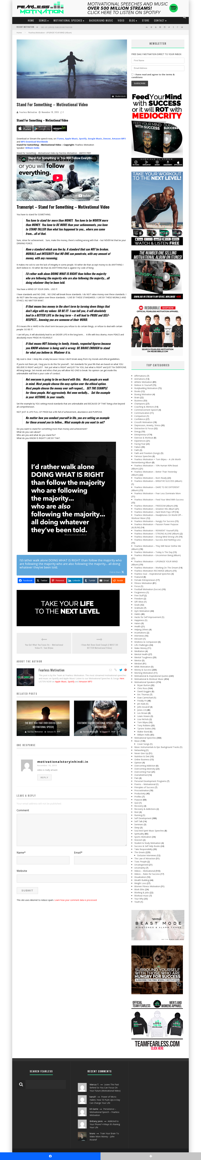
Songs (43, 20)
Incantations (140, 632)
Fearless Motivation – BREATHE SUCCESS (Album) (158, 481)
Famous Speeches (143, 456)
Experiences (140, 440)
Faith (136, 450)
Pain (136, 778)
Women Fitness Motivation (147, 886)
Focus (137, 586)
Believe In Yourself (143, 385)
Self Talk (138, 821)
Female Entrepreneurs (144, 580)
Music (137, 740)
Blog (132, 20)
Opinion (138, 762)
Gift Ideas (138, 601)
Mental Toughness (143, 657)
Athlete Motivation (143, 382)
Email (78, 852)
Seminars (138, 824)
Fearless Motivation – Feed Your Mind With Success (159, 499)
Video (121, 20)
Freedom (138, 598)
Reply (44, 777)
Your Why (138, 898)
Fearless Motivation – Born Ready (150, 477)
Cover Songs (143, 744)
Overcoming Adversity (144, 768)
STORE (145, 20)
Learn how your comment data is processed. (75, 900)
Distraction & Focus (143, 428)
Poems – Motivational (144, 784)
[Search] (184, 17)
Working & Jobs (141, 892)
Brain (136, 397)
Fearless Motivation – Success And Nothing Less (157, 539)
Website (22, 871)
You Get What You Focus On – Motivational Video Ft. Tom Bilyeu (44, 646)
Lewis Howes (143, 716)
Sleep (136, 827)
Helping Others (141, 629)
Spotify (71, 681)
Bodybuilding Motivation (145, 388)
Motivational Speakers (145, 682)
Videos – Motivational (144, 870)
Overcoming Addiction (144, 765)
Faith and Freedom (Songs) (147, 453)
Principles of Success (144, 787)
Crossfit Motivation (143, 422)
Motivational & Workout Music (148, 679)
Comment (23, 810)
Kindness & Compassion (146, 641)
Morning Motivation (143, 672)
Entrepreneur (140, 434)
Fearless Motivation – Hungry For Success (154, 521)
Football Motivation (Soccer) (147, 589)
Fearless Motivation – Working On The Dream (156, 567)
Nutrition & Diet (141, 756)
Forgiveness (140, 592)
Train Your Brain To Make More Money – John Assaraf (104, 1136)
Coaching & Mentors (144, 406)
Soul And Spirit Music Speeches (149, 830)
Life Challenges (141, 645)
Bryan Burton (143, 685)
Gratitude (138, 607)
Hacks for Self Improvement (147, 617)
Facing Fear (139, 443)
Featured (138, 577)
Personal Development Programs (150, 781)
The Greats (139, 852)
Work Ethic (139, 889)
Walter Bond (143, 731)
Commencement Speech (146, 409)
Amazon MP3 (85, 681)
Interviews (139, 635)
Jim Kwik (141, 703)
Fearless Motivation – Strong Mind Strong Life (156, 536)
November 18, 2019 (47, 765)
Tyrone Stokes (144, 728)
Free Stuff (139, 595)
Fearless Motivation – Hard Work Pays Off (154, 512)
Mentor (137, 660)
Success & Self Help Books (147, 846)
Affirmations (140, 375)
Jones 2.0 (141, 710)
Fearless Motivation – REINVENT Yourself (154, 530)
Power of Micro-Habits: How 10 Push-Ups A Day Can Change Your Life (105, 1099)
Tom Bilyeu (142, 722)
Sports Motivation (142, 836)
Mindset (138, 663)
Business (138, 400)
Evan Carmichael (145, 697)
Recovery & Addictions (145, 809)
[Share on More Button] (150, 1156)
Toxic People (140, 861)
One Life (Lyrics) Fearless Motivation (56, 27)
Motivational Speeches (68, 20)
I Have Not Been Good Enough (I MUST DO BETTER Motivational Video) (99, 646)
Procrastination (141, 790)
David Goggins (144, 691)
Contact (159, 20)
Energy (137, 431)
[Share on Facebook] (50, 1156)
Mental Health (141, 654)
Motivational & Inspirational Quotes (151, 676)
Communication (141, 413)
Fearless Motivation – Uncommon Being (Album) (157, 555)
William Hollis (143, 734)
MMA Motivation (142, 666)
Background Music (101, 20)
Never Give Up (141, 753)
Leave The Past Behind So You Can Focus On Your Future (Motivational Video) (105, 1087)
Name (21, 852)
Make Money (140, 648)
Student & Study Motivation (147, 843)
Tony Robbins (143, 725)
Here (122, 678)
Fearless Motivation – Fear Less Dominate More (157, 493)
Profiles (138, 796)
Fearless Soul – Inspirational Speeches (152, 573)
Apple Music (61, 681)
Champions (139, 403)
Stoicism (138, 840)
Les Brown (142, 713)
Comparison (140, 416)
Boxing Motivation (143, 394)
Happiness (139, 620)
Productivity (140, 793)
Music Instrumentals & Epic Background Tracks (156, 747)
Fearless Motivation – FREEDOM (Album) (153, 505)
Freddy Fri (142, 700)
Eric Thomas (143, 694)
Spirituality (139, 833)
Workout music (141, 895)
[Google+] (125, 670)
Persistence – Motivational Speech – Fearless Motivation (104, 1112)
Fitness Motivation (143, 583)
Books (137, 391)
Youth (137, 901)
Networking (139, 750)
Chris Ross (142, 688)
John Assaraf (143, 706)
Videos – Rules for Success (147, 874)
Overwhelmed (141, 775)
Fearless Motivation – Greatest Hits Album (154, 508)
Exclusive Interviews (146, 855)
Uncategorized (141, 864)
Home (31, 20)
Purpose (138, 799)
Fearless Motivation (28, 112)
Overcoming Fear (142, 771)
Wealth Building (141, 880)
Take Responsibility (143, 849)
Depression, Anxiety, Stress (147, 425)
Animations (139, 378)
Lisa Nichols (143, 719)
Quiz (136, 802)
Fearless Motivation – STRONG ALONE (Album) (157, 533)
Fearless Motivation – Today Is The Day (153, 552)
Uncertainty (139, 867)
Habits (137, 614)
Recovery (138, 805)
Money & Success (142, 669)
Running (138, 815)
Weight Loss (140, 883)
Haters (137, 623)
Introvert (138, 638)
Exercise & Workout (143, 437)
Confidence (139, 419)
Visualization (140, 877)
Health (137, 626)
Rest (136, 812)
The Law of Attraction (144, 858)
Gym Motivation (142, 611)
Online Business (141, 759)
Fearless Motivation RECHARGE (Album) (153, 570)
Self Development (142, 818)
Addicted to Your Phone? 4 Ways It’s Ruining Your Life (105, 1124)
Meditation (139, 651)
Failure (137, 447)
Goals (137, 604)
